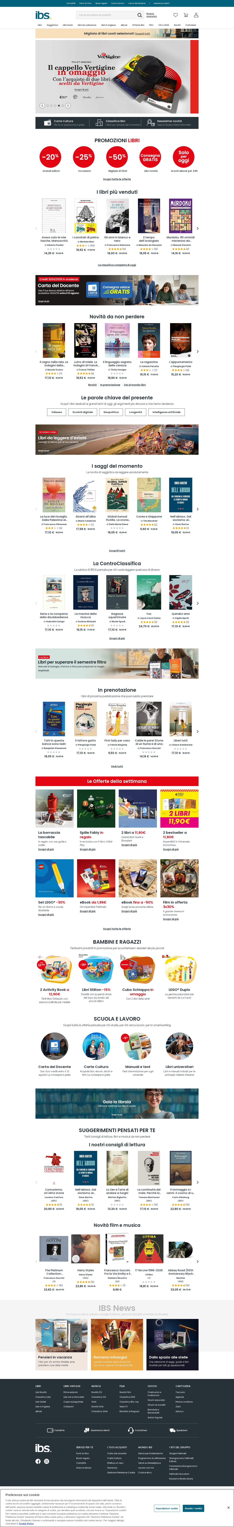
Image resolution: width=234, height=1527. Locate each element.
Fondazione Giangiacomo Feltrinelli (183, 1468)
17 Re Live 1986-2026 (149, 1270)
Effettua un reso (115, 1463)
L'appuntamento (180, 362)
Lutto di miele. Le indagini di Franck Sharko (85, 364)
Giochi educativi (156, 1400)
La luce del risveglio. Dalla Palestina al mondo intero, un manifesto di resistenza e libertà (54, 518)
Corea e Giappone (149, 517)
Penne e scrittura (184, 1401)
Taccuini (180, 1392)
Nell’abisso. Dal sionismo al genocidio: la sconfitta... (85, 1191)
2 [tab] (51, 106)
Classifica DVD (127, 1397)
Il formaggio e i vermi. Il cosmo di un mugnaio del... (181, 1191)
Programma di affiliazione (152, 1458)
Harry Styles (85, 1270)
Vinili (93, 1401)
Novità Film (125, 1392)
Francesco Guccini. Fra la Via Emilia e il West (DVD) (117, 1272)
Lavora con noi (146, 1467)
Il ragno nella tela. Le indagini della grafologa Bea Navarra (54, 364)
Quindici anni (181, 614)
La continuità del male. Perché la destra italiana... (149, 1191)
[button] (140, 15)
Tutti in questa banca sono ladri (54, 742)
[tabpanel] (117, 77)
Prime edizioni (71, 1392)
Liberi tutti (181, 740)
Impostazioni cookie (167, 1508)
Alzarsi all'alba (86, 517)
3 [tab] (55, 106)
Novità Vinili (97, 1406)
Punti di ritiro (85, 3)
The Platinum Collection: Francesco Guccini (54, 1272)
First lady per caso (117, 740)
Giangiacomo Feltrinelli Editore (181, 1460)
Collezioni (69, 1406)
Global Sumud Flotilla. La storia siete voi (117, 518)
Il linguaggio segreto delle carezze (117, 363)
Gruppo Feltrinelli (177, 1453)
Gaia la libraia (83, 1467)
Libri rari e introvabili (74, 1397)
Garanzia (112, 1467)
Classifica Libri (43, 1397)
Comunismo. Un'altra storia (54, 1191)
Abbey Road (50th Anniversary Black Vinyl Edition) (180, 1272)
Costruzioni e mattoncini (154, 1394)
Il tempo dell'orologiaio (149, 239)
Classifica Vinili (99, 1411)
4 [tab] (59, 106)
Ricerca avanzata (151, 15)
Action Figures (155, 1417)
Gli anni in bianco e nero (117, 239)
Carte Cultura (117, 3)
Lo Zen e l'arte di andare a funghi (117, 1191)
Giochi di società (156, 1404)
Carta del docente (136, 3)
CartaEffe (70, 3)
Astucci (179, 1411)
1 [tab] (47, 106)
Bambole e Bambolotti (153, 1411)
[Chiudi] (228, 1507)
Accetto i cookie (193, 1508)
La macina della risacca (86, 615)
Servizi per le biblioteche (150, 1453)
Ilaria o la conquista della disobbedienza (54, 615)
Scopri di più (46, 849)
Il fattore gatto (85, 740)
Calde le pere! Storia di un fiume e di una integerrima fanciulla (148, 742)
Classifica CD (98, 1397)
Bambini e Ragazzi (129, 1411)
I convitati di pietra (85, 237)
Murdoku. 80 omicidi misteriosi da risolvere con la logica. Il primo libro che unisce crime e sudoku (181, 239)
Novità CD (96, 1392)
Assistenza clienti (162, 3)
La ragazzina (149, 362)
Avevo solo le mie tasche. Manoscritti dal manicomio (53, 239)
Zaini (178, 1406)
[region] (117, 1508)
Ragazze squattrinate (117, 615)
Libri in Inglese (42, 1406)
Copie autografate (73, 1401)
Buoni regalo (101, 3)
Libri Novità (41, 1392)
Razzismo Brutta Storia (181, 1478)
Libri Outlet (40, 1401)
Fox (149, 614)
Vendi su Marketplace (149, 1463)
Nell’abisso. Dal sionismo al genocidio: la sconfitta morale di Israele (180, 518)
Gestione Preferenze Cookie (121, 1472)
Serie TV (124, 1406)
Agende (180, 1397)
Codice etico (145, 1472)
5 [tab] (62, 106)
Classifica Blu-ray (129, 1401)
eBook (38, 1411)
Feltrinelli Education (179, 1473)
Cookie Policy (26, 1523)
